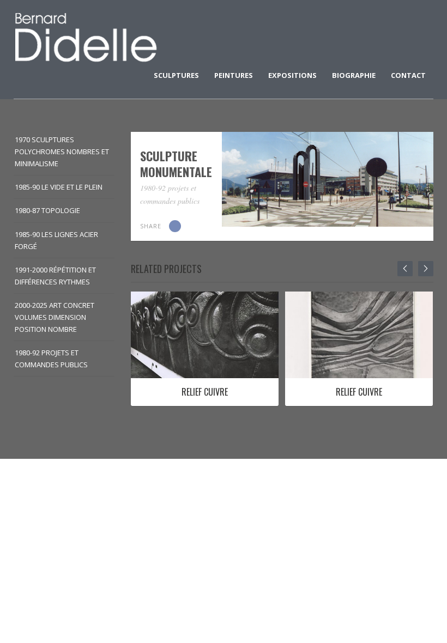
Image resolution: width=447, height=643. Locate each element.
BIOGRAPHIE (354, 75)
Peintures (233, 75)
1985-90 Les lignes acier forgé (56, 240)
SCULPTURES (176, 75)
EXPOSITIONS (292, 75)
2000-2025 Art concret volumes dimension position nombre (54, 317)
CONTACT (408, 75)
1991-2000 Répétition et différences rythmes (55, 276)
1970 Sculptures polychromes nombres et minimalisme (62, 151)
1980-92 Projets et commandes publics (51, 358)
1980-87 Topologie (47, 210)
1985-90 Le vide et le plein (58, 187)
